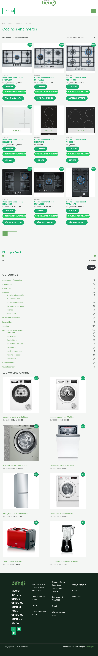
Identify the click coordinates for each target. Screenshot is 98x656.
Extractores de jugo (15, 344)
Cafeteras (11, 336)
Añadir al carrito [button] (13, 98)
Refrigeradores (8, 363)
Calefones (6, 288)
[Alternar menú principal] (93, 11)
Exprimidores (12, 340)
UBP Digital (90, 647)
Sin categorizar (8, 367)
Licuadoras (11, 347)
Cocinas (5, 293)
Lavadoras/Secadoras (11, 318)
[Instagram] (14, 633)
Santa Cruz (76, 596)
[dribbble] (19, 629)
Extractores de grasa (15, 306)
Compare (9, 86)
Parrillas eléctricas (14, 351)
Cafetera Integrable (15, 295)
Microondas (11, 314)
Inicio (4, 24)
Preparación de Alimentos (12, 330)
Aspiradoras (7, 284)
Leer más (8, 160)
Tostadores (11, 359)
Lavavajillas (7, 322)
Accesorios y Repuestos (12, 280)
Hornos (10, 310)
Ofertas (5, 326)
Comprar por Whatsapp (15, 92)
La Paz (74, 590)
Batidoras (11, 333)
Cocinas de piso (13, 299)
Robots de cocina (14, 355)
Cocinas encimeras (15, 302)
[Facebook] (13, 629)
